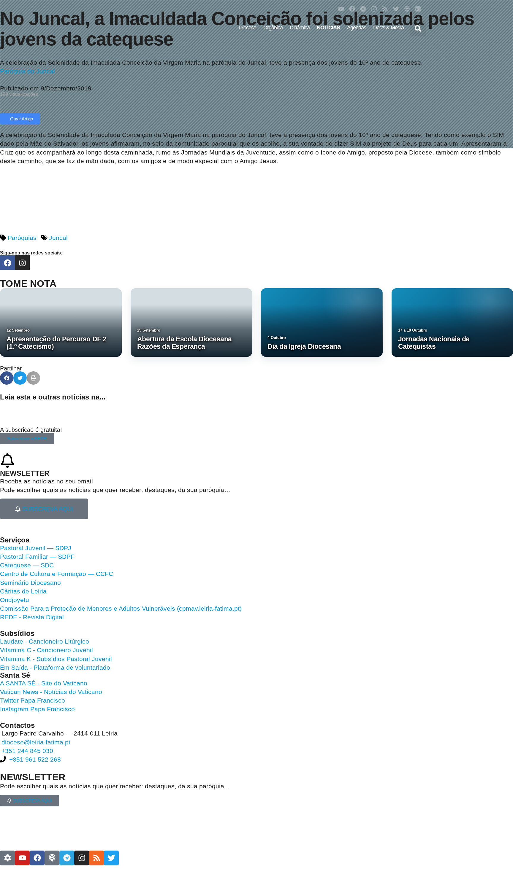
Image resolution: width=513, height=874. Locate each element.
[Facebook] (352, 9)
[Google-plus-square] (418, 9)
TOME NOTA (28, 283)
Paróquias (22, 237)
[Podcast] (407, 9)
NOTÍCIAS (328, 28)
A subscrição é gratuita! (31, 429)
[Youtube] (341, 9)
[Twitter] (396, 9)
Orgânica (273, 28)
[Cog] (7, 858)
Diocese (247, 28)
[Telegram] (363, 9)
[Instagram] (374, 9)
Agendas (356, 28)
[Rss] (385, 9)
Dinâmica (300, 28)
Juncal (58, 237)
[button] (418, 28)
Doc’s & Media (388, 28)
